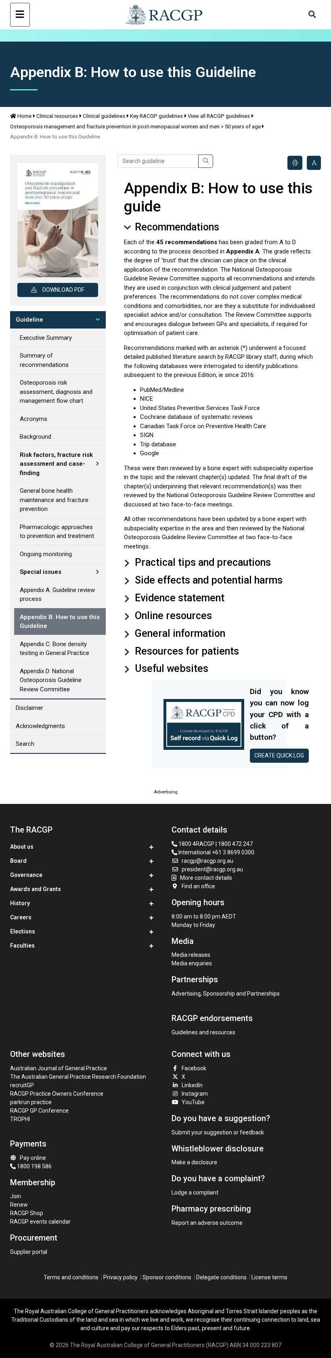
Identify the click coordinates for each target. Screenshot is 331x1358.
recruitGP (22, 1085)
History (20, 903)
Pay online (33, 1158)
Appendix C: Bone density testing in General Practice (54, 648)
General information (178, 633)
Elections (22, 931)
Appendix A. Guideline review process (57, 594)
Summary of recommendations (44, 360)
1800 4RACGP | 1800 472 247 (215, 844)
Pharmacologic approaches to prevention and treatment (57, 531)
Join (15, 1196)
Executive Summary (46, 337)
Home (24, 116)
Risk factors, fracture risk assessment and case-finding (56, 464)
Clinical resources (57, 116)
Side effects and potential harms (207, 580)
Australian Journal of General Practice (58, 1068)
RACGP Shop (26, 1213)
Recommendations (175, 227)
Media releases (191, 955)
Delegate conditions (221, 1277)
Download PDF (63, 290)
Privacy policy (120, 1277)
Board (18, 861)
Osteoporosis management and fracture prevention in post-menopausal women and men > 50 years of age (135, 126)
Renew (19, 1204)
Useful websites (170, 668)
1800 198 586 (34, 1166)
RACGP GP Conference (39, 1110)
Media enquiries (192, 963)
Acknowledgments (40, 726)
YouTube (193, 1102)
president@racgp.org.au (212, 869)
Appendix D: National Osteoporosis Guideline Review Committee (51, 680)
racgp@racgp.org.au (207, 861)
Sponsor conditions (166, 1277)
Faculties (22, 945)
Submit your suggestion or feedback (218, 1132)
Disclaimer (29, 707)
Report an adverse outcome (207, 1223)
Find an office (198, 886)
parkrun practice (31, 1102)
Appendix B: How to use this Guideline (60, 621)
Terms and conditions (71, 1277)
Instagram (195, 1093)
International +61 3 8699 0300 (215, 852)
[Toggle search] (312, 15)
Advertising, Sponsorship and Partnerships (226, 993)
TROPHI (20, 1119)
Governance (26, 875)
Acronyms (33, 419)
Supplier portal (28, 1252)
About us (22, 846)
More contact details (206, 878)
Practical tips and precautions (201, 562)
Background (35, 436)
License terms (269, 1277)
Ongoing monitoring (46, 554)
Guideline (29, 319)
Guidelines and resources (203, 1032)
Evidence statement (178, 598)
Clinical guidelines (104, 116)
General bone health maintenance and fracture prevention (54, 500)
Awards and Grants (35, 889)
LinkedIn (192, 1085)
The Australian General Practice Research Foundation (78, 1076)
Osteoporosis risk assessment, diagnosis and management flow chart (56, 391)
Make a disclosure (194, 1162)
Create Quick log (279, 755)
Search (25, 743)
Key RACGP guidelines (156, 116)
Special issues (40, 571)
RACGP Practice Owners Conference (56, 1093)
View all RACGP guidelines (219, 116)
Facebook (194, 1068)
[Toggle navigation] (20, 15)
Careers (20, 917)
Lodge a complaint (195, 1192)
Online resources (172, 615)
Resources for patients (185, 651)
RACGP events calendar (40, 1221)
